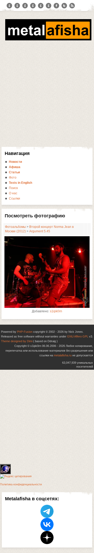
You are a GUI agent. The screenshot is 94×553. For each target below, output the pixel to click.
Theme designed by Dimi (16, 341)
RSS (72, 6)
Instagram (17, 6)
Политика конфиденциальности (21, 484)
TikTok (48, 6)
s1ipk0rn (56, 311)
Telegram (9, 6)
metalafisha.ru (63, 355)
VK (25, 6)
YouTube (33, 6)
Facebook (56, 6)
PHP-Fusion (24, 331)
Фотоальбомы (15, 226)
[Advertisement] (47, 97)
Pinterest (41, 6)
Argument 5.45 (39, 231)
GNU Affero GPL (77, 336)
